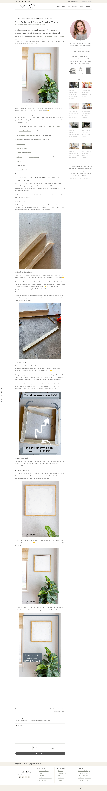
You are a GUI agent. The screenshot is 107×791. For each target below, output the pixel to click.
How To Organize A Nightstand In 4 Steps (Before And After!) (74, 134)
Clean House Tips (83, 775)
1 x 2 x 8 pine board (25, 131)
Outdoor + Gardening (45, 778)
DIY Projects (42, 780)
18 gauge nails (33, 157)
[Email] (26, 1)
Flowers (60, 771)
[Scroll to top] (3, 786)
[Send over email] (1, 399)
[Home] (15, 18)
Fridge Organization (84, 773)
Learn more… (85, 63)
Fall (59, 775)
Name (18, 748)
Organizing (70, 10)
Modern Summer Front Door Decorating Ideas (56, 708)
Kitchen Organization (84, 778)
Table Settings (62, 773)
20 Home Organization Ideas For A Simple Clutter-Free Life (74, 94)
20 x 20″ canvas (55, 126)
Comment (19, 725)
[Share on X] (1, 395)
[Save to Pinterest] (1, 388)
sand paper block (22, 148)
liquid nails (28, 152)
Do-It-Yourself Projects (21, 24)
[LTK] (29, 1)
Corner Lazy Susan (83, 780)
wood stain (20, 170)
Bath (40, 773)
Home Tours (61, 10)
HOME (58, 6)
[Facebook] (16, 1)
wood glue (20, 152)
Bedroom (41, 775)
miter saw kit (39, 139)
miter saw (20, 139)
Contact (82, 6)
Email (35, 748)
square (19, 161)
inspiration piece (32, 43)
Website (52, 748)
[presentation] (74, 85)
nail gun (19, 157)
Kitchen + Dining (44, 771)
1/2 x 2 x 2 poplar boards (27, 135)
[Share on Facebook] (1, 392)
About (64, 6)
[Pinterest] (22, 1)
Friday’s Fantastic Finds (22, 707)
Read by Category (72, 6)
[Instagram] (19, 1)
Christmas (61, 778)
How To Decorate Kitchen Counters (84, 1)
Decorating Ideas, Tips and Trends (36, 24)
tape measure (21, 144)
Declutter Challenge (84, 771)
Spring (60, 780)
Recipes (77, 10)
